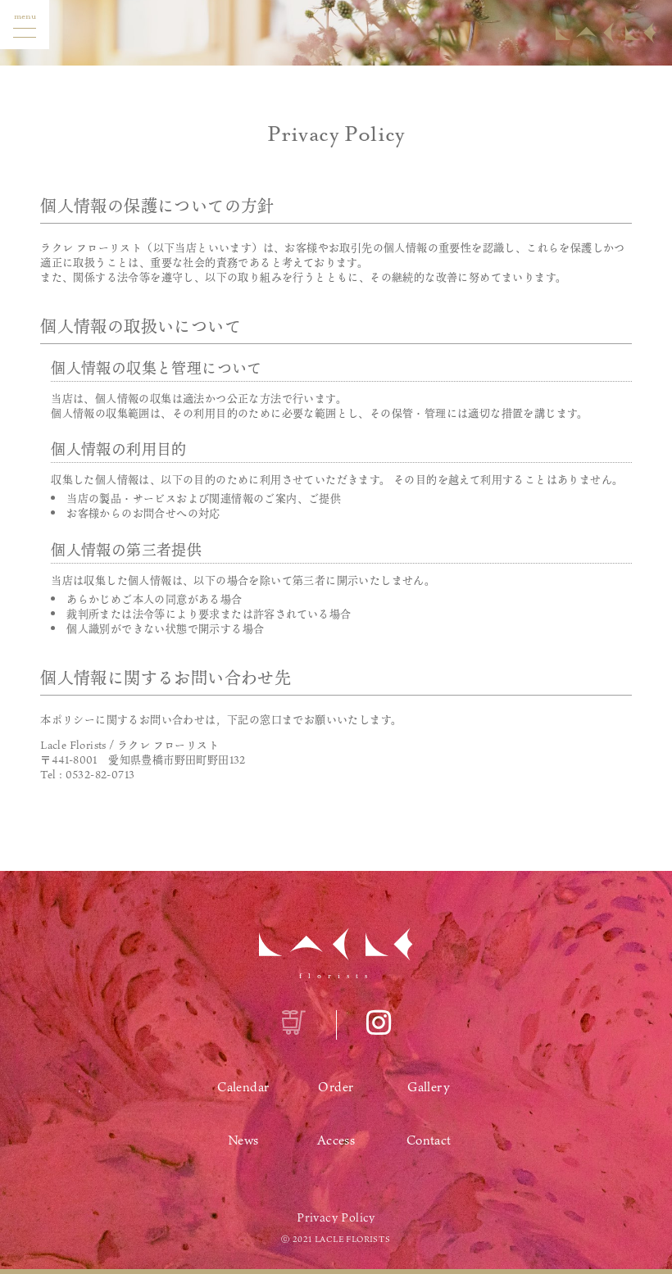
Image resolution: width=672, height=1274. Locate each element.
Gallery (428, 1086)
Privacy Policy (336, 1217)
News (243, 1140)
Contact (429, 1140)
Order (335, 1086)
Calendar (243, 1086)
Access (336, 1140)
